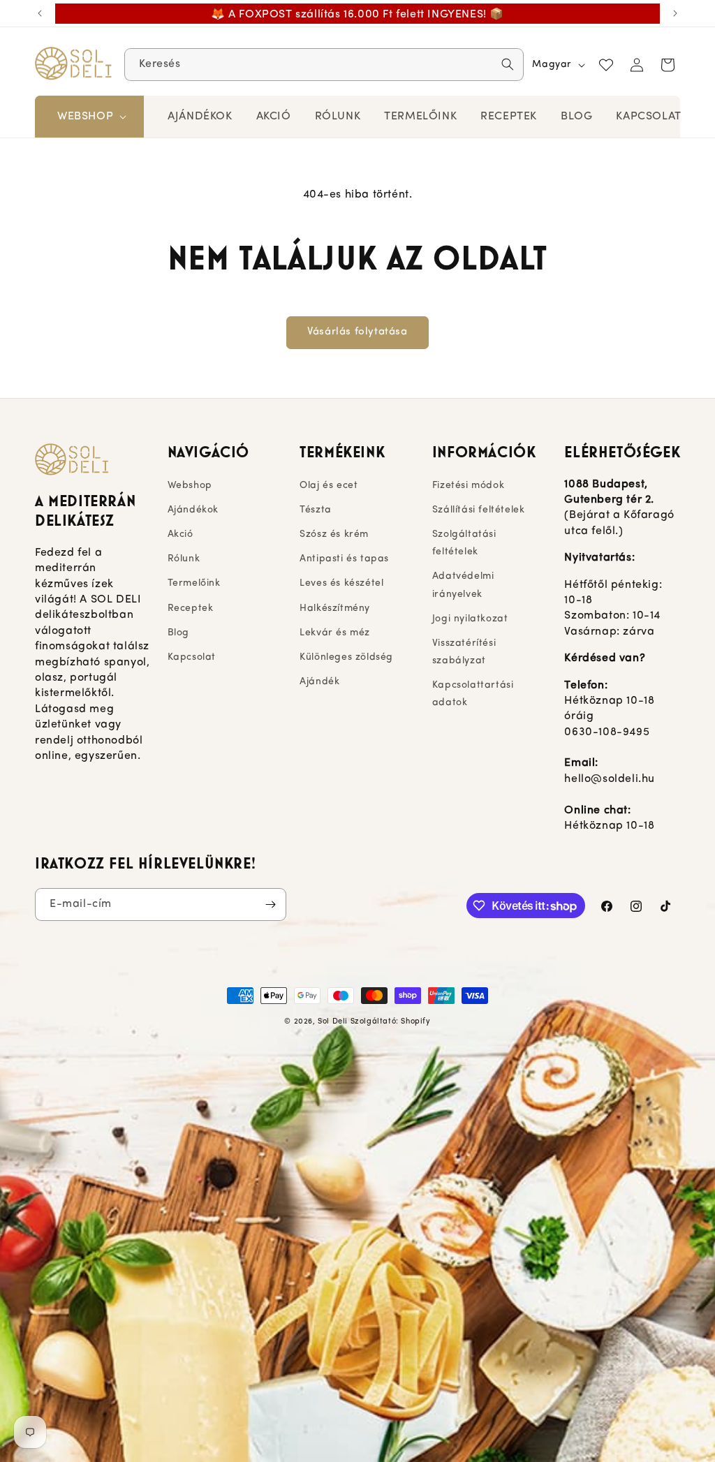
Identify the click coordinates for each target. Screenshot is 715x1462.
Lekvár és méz (335, 633)
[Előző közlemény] (39, 13)
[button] (90, 117)
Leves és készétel (341, 583)
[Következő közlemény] (675, 13)
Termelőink (194, 583)
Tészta (316, 510)
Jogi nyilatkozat (470, 619)
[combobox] (324, 64)
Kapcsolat (192, 657)
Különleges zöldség (346, 657)
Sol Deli (333, 1022)
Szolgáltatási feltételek (464, 543)
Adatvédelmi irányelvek (463, 585)
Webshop (190, 485)
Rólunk (184, 559)
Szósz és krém (334, 534)
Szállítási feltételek (478, 510)
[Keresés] (507, 64)
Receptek (191, 608)
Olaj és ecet (329, 485)
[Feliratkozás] (270, 904)
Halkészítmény (335, 608)
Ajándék (319, 682)
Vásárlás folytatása (357, 332)
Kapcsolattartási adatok (473, 694)
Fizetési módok (468, 485)
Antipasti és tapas (344, 559)
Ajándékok (193, 510)
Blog (178, 633)
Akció (180, 534)
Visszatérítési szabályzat (464, 652)
